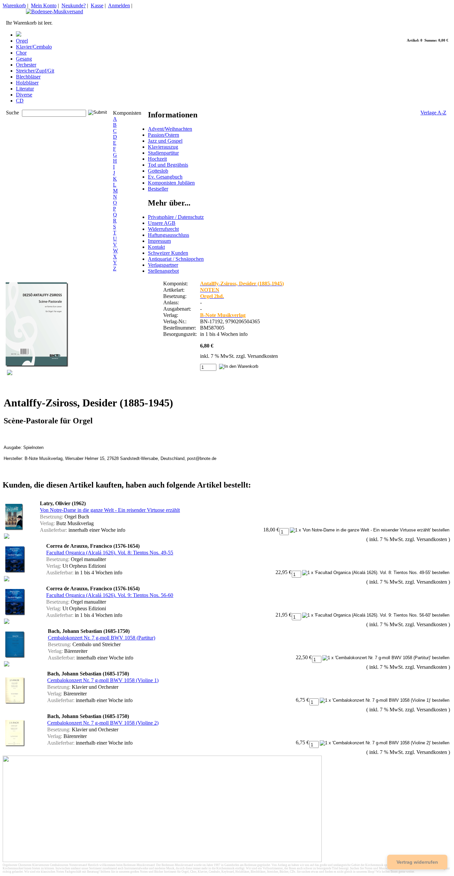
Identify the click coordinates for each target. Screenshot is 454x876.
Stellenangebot (163, 271)
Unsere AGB (161, 223)
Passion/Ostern (163, 135)
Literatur (25, 88)
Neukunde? (73, 5)
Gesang (24, 59)
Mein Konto (44, 5)
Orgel (22, 41)
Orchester (26, 65)
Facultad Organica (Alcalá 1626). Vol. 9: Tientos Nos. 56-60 (109, 595)
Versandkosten (262, 356)
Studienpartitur (163, 153)
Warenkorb (14, 5)
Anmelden (119, 5)
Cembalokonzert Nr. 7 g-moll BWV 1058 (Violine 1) (103, 680)
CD (20, 100)
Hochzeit (157, 159)
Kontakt (156, 247)
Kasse (97, 5)
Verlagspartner (163, 265)
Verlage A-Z (433, 112)
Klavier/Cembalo (34, 47)
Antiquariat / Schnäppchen (176, 259)
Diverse (24, 94)
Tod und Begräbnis (168, 165)
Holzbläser (27, 82)
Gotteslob (158, 171)
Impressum (159, 241)
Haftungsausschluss (168, 235)
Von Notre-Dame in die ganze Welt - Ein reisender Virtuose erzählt (110, 510)
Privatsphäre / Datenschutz (176, 217)
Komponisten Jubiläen (171, 183)
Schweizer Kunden (168, 253)
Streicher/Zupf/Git (35, 70)
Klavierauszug (163, 147)
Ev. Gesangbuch (165, 177)
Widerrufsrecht (163, 229)
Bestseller (158, 189)
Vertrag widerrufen (417, 862)
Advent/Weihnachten (170, 129)
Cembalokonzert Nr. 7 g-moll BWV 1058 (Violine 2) (103, 723)
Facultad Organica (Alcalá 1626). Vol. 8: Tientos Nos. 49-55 (109, 552)
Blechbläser (28, 76)
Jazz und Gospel (165, 141)
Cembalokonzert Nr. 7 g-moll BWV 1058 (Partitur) (101, 638)
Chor (21, 53)
